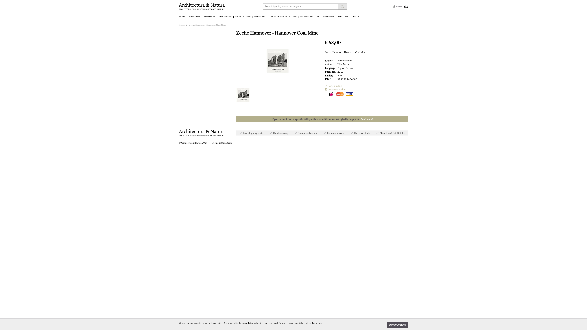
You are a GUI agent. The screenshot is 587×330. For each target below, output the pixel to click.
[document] (293, 325)
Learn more (317, 323)
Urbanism (259, 16)
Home (182, 16)
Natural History (309, 16)
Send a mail (367, 119)
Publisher (209, 16)
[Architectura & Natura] (202, 6)
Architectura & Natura (191, 142)
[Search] (342, 7)
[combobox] (300, 7)
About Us (343, 16)
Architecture (243, 16)
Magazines (194, 16)
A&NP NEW (328, 16)
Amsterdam (225, 16)
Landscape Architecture (283, 16)
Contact (356, 16)
